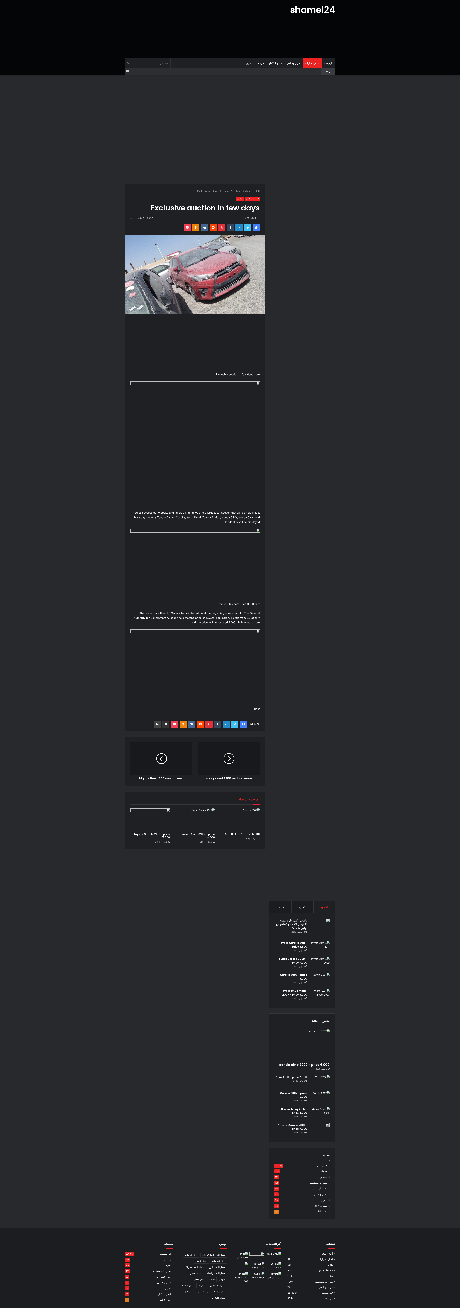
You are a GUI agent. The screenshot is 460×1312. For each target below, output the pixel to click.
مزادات (260, 63)
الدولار (222, 1279)
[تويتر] (247, 227)
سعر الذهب (199, 1279)
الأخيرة (302, 907)
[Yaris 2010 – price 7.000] (320, 1082)
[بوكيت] (187, 227)
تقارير (249, 63)
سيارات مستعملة (318, 1182)
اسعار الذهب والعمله (216, 1273)
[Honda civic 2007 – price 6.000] (302, 1045)
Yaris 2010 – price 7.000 (291, 1077)
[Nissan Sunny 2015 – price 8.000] (195, 819)
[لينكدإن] (239, 227)
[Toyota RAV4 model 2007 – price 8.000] (320, 996)
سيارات (201, 1285)
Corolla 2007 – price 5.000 (242, 834)
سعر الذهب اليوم (217, 1285)
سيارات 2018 (219, 1291)
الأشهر (324, 907)
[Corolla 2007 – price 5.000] (240, 819)
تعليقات (280, 907)
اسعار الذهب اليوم (217, 1267)
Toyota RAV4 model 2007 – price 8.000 (294, 992)
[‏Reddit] (213, 227)
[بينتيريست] (221, 227)
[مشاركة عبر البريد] (165, 724)
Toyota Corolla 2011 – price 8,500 (293, 944)
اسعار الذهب (201, 1261)
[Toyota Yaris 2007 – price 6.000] (257, 1256)
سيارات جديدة (202, 1291)
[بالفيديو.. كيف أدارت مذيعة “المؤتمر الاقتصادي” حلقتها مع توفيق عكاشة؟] (320, 929)
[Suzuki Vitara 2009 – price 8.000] (257, 1276)
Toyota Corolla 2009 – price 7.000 (292, 960)
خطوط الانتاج (275, 63)
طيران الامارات (218, 1297)
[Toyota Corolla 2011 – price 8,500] (320, 948)
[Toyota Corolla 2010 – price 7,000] (150, 819)
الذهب (212, 1279)
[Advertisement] (194, 29)
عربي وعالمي (293, 63)
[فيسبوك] (256, 227)
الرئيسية (328, 63)
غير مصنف (321, 1165)
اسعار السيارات (195, 1273)
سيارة (187, 1291)
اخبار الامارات (191, 1255)
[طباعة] (157, 724)
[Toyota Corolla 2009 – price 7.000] (320, 964)
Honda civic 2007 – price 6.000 (304, 1064)
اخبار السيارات (312, 63)
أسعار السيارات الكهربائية (213, 1255)
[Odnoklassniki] (195, 227)
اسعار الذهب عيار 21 (195, 1267)
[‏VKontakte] (204, 227)
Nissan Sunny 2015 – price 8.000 (198, 835)
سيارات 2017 (187, 1285)
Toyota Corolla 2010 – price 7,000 (152, 835)
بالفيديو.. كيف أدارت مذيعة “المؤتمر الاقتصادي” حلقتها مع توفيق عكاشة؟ (291, 924)
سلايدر (240, 198)
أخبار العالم (321, 1211)
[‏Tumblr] (230, 227)
